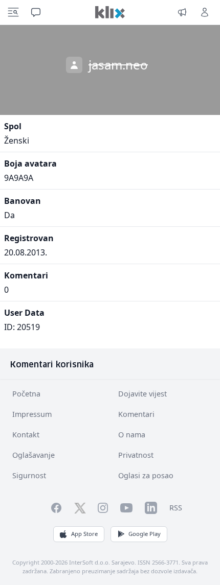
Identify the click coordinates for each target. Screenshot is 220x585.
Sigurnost (29, 475)
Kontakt (25, 434)
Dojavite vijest (142, 394)
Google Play (144, 533)
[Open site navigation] (13, 12)
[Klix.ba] (110, 12)
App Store (84, 533)
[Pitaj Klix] (36, 12)
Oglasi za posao (145, 475)
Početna (26, 394)
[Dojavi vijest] (182, 12)
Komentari (136, 414)
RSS (175, 507)
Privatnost (135, 455)
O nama (131, 434)
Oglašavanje (33, 455)
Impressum (32, 414)
